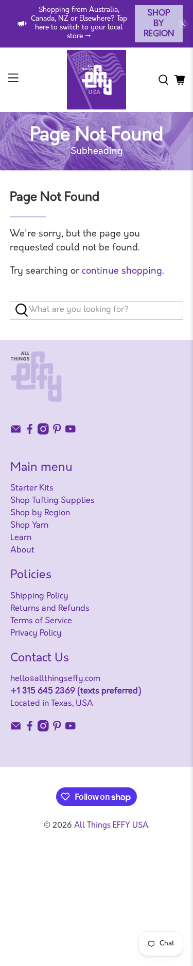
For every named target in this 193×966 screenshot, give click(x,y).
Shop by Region (159, 23)
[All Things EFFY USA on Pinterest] (57, 433)
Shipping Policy (39, 596)
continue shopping (122, 271)
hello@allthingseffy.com (55, 679)
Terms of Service (41, 621)
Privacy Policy (36, 633)
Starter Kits (32, 488)
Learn (20, 538)
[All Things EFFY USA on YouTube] (70, 433)
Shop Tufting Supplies (52, 501)
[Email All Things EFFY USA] (16, 433)
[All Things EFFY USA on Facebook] (30, 433)
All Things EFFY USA (111, 826)
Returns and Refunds (50, 609)
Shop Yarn (29, 525)
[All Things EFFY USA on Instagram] (43, 433)
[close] (183, 24)
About (22, 550)
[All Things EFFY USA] (96, 79)
